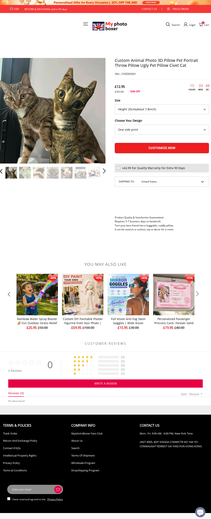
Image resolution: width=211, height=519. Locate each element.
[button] (9, 110)
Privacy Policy (11, 463)
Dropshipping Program (85, 470)
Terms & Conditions (15, 470)
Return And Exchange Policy (20, 441)
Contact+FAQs (12, 448)
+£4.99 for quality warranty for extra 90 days (153, 168)
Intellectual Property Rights (19, 455)
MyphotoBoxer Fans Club (87, 433)
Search (75, 448)
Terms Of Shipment (83, 455)
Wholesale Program (83, 463)
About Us (77, 441)
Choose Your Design (128, 120)
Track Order (180, 9)
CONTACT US (149, 9)
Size (117, 100)
